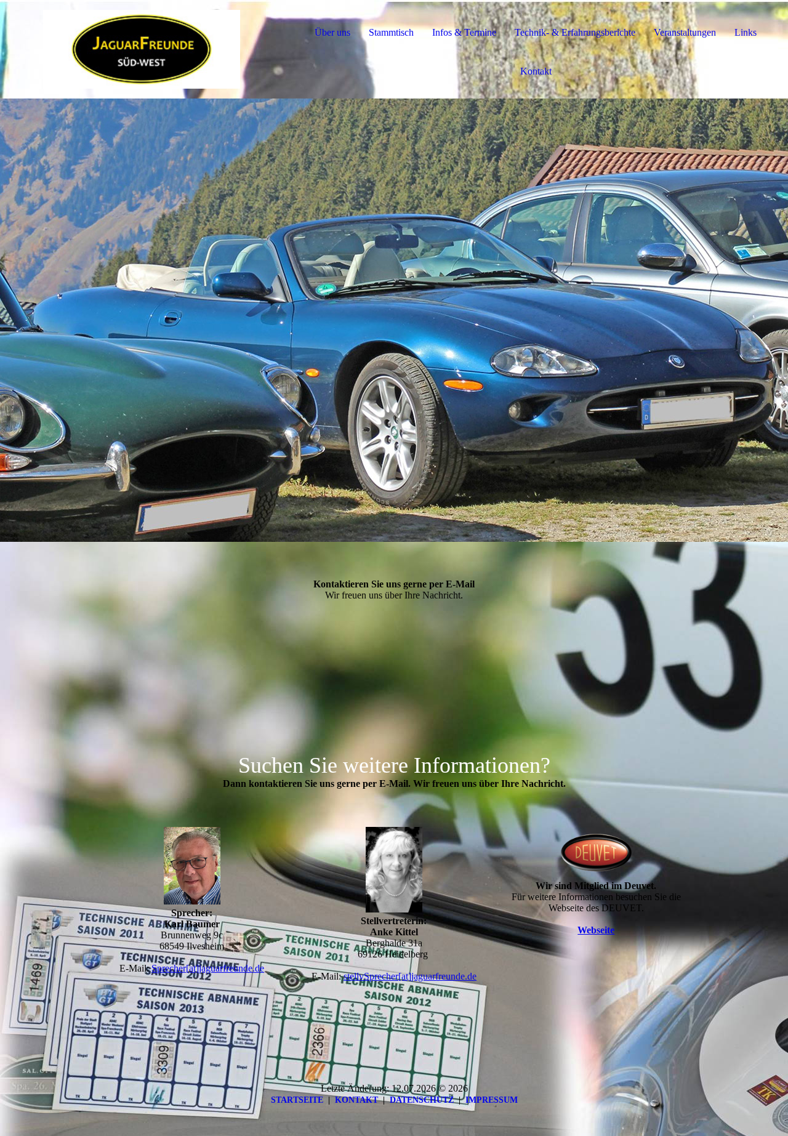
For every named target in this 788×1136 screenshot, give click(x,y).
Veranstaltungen (685, 32)
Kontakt (536, 71)
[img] (141, 49)
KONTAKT (356, 1100)
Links (745, 32)
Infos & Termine (464, 32)
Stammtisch (391, 32)
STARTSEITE (297, 1100)
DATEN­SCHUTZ (422, 1100)
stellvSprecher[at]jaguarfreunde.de (410, 976)
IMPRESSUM (491, 1100)
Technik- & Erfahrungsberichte (575, 32)
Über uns (332, 32)
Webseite (595, 930)
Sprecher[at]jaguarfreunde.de (207, 968)
